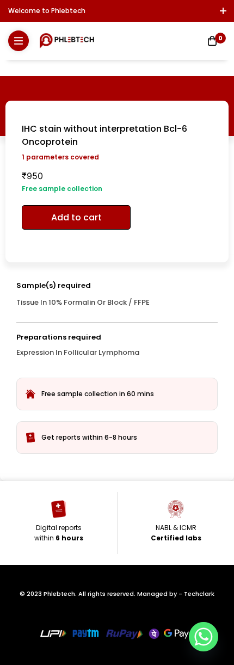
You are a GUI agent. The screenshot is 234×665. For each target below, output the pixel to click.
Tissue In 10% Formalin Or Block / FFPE (83, 302)
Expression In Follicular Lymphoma (77, 352)
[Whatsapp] (203, 636)
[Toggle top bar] (223, 11)
